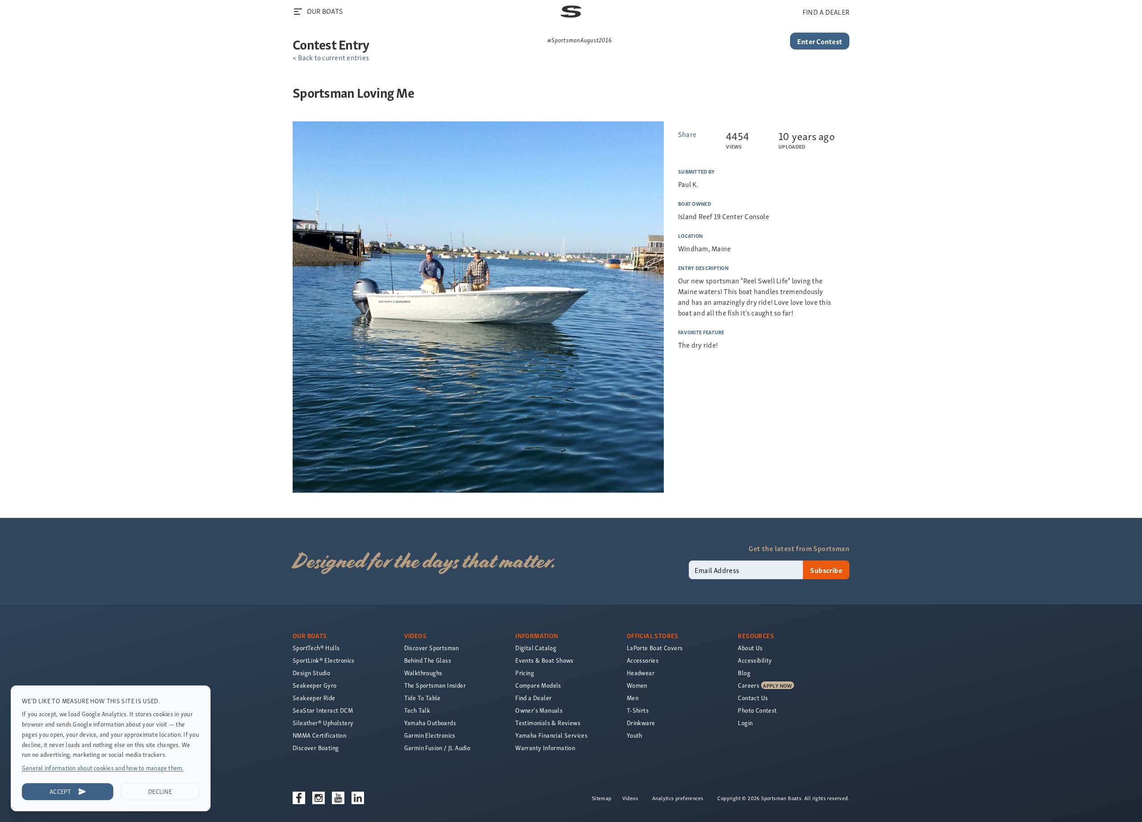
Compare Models (538, 685)
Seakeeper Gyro (315, 685)
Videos (630, 797)
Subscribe (826, 570)
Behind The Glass (427, 660)
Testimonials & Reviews (547, 722)
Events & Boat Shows (544, 660)
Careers (748, 685)
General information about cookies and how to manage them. (103, 768)
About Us (750, 647)
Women (637, 685)
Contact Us (753, 697)
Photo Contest (757, 710)
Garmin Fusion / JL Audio (437, 747)
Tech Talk (417, 710)
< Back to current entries (331, 57)
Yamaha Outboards (430, 722)
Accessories (642, 660)
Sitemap (602, 797)
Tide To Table (422, 697)
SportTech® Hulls (316, 647)
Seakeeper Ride (314, 697)
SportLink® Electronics (324, 660)
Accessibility (755, 660)
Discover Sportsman (431, 647)
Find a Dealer (533, 697)
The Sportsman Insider (435, 685)
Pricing (524, 672)
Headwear (640, 672)
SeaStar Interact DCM (323, 710)
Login (745, 722)
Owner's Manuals (539, 710)
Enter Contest (819, 41)
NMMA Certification (319, 735)
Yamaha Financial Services (551, 735)
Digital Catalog (535, 647)
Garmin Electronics (429, 735)
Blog (744, 672)
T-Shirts (638, 710)
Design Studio (311, 672)
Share (687, 134)
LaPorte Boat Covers (655, 647)
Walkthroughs (423, 672)
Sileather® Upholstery (323, 722)
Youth (634, 735)
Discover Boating (316, 747)
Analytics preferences (677, 797)
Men (632, 697)
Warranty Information (545, 747)
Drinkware (641, 722)
